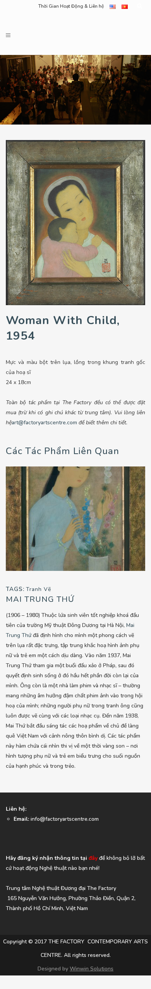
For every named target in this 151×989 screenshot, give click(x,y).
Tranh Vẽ (38, 589)
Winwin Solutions (91, 968)
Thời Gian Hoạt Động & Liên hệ (71, 6)
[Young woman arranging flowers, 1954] (75, 518)
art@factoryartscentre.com (44, 422)
